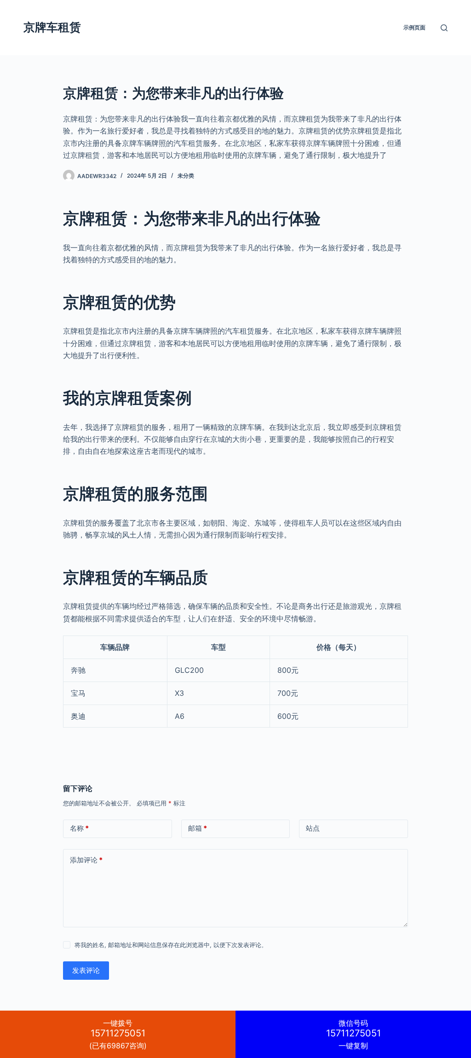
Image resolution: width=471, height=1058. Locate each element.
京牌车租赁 (52, 27)
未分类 (186, 175)
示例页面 (414, 27)
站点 (313, 828)
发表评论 (86, 970)
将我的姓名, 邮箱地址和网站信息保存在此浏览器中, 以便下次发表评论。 (171, 944)
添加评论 (86, 860)
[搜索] (444, 27)
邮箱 (197, 828)
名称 (79, 828)
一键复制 (353, 1034)
